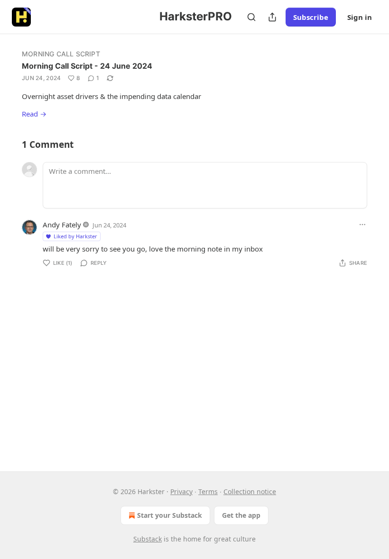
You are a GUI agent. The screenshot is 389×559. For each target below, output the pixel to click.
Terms (208, 491)
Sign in (359, 17)
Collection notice (249, 491)
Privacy (181, 491)
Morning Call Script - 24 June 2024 (87, 66)
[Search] (251, 17)
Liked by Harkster (75, 236)
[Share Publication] (272, 17)
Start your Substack (169, 515)
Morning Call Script (61, 54)
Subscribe (310, 17)
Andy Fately (62, 224)
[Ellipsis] (362, 224)
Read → (34, 113)
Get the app (241, 515)
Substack (147, 538)
